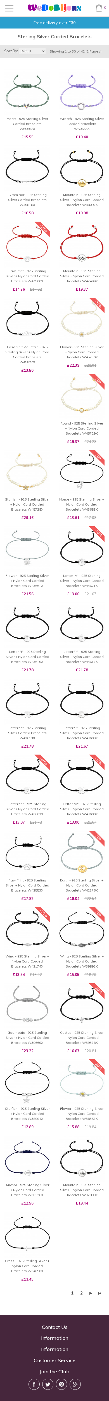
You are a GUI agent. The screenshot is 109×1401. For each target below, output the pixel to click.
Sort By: (11, 51)
